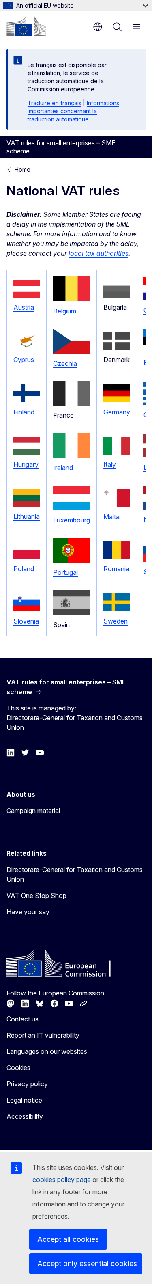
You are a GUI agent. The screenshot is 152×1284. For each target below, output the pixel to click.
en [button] (98, 27)
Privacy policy (27, 1084)
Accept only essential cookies (87, 1263)
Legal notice (24, 1100)
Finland (23, 412)
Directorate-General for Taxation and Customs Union (74, 874)
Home (22, 169)
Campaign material (33, 811)
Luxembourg (71, 520)
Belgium (64, 311)
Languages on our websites (46, 1051)
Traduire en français (54, 102)
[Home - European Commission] (26, 26)
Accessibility (24, 1116)
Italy (109, 464)
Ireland (63, 468)
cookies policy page (61, 1180)
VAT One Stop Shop (36, 895)
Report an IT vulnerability (42, 1035)
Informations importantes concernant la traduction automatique (73, 111)
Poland (23, 569)
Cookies (18, 1068)
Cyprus (23, 360)
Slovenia (26, 621)
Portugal (65, 572)
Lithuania (26, 516)
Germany (116, 412)
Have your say (27, 912)
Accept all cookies (68, 1239)
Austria (23, 307)
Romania (116, 569)
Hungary (26, 464)
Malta (111, 517)
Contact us (22, 1019)
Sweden (115, 621)
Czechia (65, 363)
